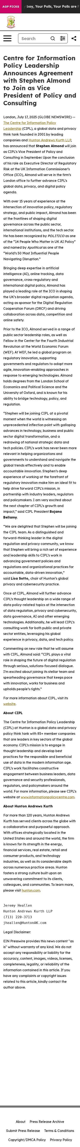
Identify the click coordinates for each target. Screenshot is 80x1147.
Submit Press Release (23, 1131)
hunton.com (31, 890)
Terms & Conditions (59, 1131)
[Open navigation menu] (7, 38)
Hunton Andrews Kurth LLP (50, 140)
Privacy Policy (61, 1140)
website (9, 704)
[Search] (53, 38)
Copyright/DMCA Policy (27, 1140)
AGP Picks (10, 6)
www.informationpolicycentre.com (47, 797)
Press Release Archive (47, 1122)
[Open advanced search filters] (62, 38)
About (20, 1122)
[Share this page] (74, 38)
